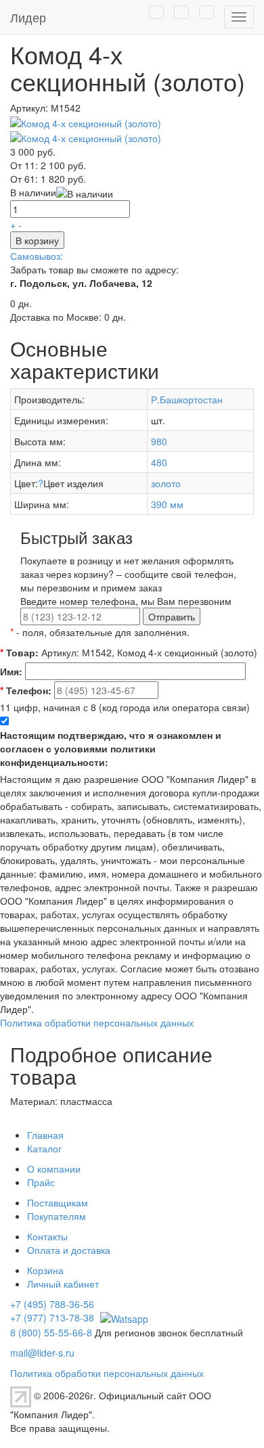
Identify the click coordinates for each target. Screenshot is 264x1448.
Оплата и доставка (68, 1250)
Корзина (45, 1270)
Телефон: (25, 690)
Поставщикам (57, 1202)
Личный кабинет (63, 1283)
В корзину (37, 240)
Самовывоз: (36, 256)
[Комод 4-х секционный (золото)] (85, 121)
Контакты (47, 1236)
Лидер (28, 17)
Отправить (171, 616)
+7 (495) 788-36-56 (52, 1304)
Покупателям (56, 1216)
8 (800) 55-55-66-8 (51, 1332)
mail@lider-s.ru (42, 1352)
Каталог (44, 1148)
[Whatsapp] (122, 1317)
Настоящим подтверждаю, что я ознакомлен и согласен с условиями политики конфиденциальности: (110, 748)
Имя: (11, 671)
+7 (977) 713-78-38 (52, 1317)
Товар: (19, 652)
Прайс (41, 1182)
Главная (45, 1134)
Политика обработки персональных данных (97, 1022)
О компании (54, 1168)
